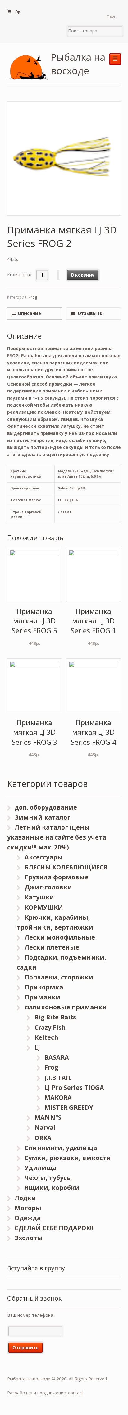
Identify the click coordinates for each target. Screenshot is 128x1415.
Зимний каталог (42, 817)
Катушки (39, 897)
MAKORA (58, 1097)
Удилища (40, 1167)
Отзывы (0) (91, 313)
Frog (32, 297)
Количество (20, 275)
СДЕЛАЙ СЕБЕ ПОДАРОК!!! (55, 1228)
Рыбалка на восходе (78, 63)
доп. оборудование (46, 807)
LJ (37, 1047)
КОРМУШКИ (44, 907)
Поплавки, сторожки (59, 977)
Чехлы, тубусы (48, 1177)
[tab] (34, 313)
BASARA (56, 1057)
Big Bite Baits (55, 1017)
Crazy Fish (50, 1027)
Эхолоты (29, 1238)
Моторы (28, 1208)
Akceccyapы (44, 857)
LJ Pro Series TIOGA (74, 1087)
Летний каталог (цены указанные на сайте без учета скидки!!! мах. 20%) (56, 837)
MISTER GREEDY (68, 1107)
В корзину (82, 275)
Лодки (25, 1198)
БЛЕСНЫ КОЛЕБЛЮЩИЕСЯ (66, 867)
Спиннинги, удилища (61, 1147)
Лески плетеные (52, 947)
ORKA (43, 1137)
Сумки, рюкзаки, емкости (68, 1157)
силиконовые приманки (66, 1007)
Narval (45, 1127)
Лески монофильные (60, 937)
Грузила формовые (57, 877)
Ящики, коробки (52, 1187)
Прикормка (44, 987)
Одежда (28, 1218)
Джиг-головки (48, 887)
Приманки (42, 997)
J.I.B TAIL (57, 1077)
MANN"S (48, 1117)
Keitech (46, 1037)
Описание (29, 313)
